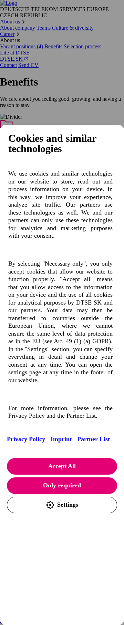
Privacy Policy (26, 439)
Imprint (61, 439)
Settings (67, 504)
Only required (62, 485)
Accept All (62, 466)
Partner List (93, 439)
